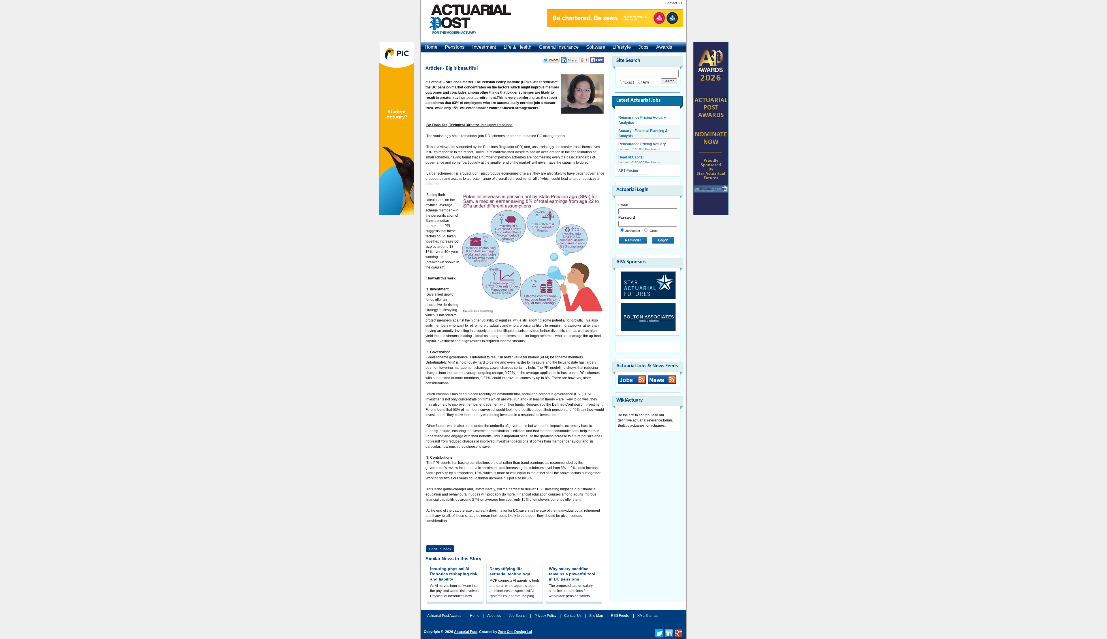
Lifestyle (622, 47)
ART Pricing (628, 167)
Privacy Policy (545, 616)
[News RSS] (661, 380)
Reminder (633, 240)
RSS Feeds (620, 616)
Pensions (455, 47)
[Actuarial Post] (466, 37)
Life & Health (517, 47)
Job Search (518, 616)
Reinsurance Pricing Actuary (642, 141)
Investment (484, 47)
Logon (663, 240)
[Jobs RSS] (632, 379)
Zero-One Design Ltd (515, 632)
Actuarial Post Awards (444, 616)
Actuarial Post (465, 632)
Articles (434, 68)
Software (595, 47)
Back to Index (440, 549)
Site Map (596, 616)
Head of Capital (630, 154)
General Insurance (559, 47)
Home (431, 47)
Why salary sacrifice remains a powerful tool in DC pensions (572, 573)
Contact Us (673, 3)
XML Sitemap (647, 616)
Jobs (643, 47)
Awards (664, 47)
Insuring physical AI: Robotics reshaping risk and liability (453, 573)
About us (494, 616)
